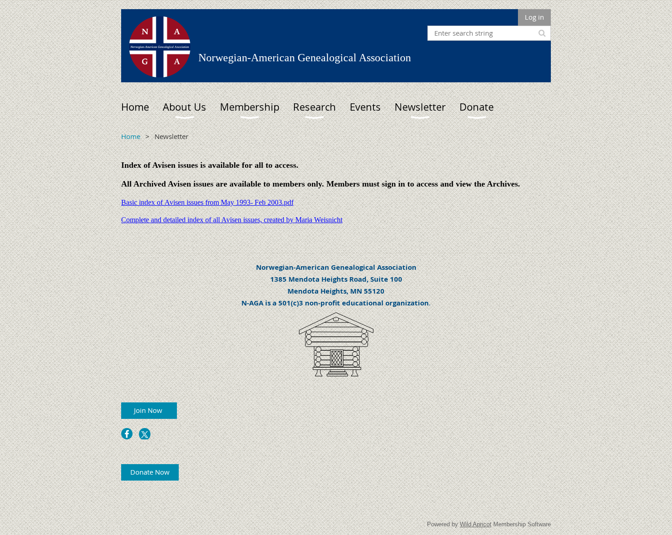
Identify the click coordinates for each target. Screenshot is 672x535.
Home (130, 136)
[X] (144, 433)
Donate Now (150, 471)
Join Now (149, 410)
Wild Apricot (475, 524)
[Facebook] (127, 433)
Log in (534, 16)
